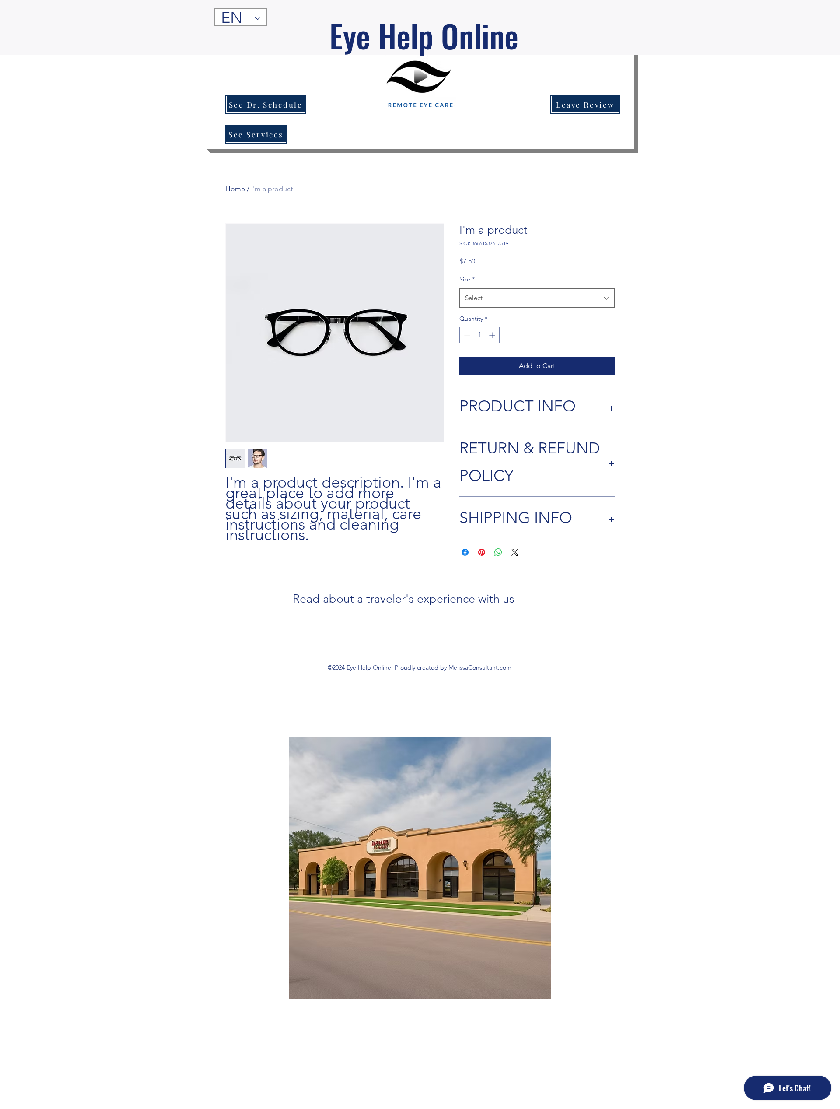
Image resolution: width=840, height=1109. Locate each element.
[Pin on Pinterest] (481, 552)
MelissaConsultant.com (479, 667)
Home (235, 189)
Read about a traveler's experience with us (403, 599)
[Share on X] (515, 552)
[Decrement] (466, 335)
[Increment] (492, 335)
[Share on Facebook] (465, 552)
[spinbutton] (479, 335)
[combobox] (537, 298)
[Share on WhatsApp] (498, 552)
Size (467, 279)
